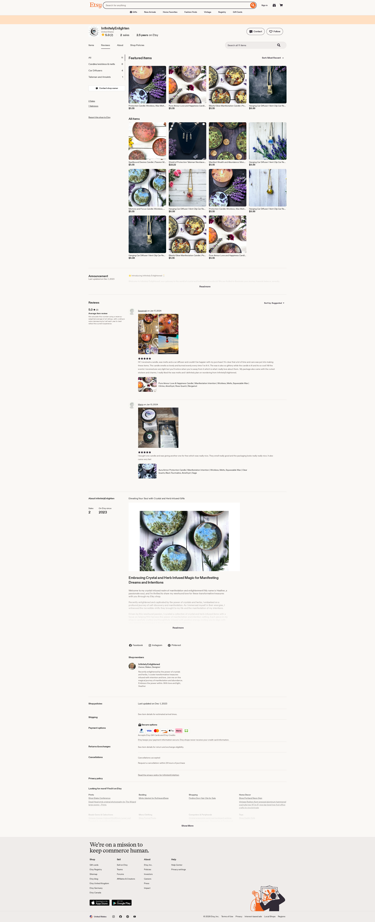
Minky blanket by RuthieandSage (154, 798)
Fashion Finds (190, 12)
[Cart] (281, 5)
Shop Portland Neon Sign (250, 798)
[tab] (106, 57)
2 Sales (91, 101)
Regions (281, 916)
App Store (99, 903)
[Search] (253, 5)
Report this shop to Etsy (99, 117)
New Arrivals (150, 12)
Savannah (142, 311)
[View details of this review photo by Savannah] (158, 334)
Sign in (264, 5)
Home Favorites (170, 12)
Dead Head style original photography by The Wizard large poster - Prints (112, 803)
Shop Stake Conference (99, 798)
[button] (256, 31)
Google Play (122, 903)
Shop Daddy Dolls (247, 818)
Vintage (207, 12)
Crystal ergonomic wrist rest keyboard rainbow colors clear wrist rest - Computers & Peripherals (211, 819)
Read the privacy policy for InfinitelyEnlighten (158, 775)
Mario (140, 404)
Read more (204, 286)
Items (91, 45)
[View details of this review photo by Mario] (158, 428)
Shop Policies (137, 45)
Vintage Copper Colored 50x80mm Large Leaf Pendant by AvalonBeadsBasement (109, 819)
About (120, 45)
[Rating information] (103, 35)
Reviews (105, 45)
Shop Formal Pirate (147, 818)
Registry (222, 12)
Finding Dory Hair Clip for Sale (202, 798)
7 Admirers (93, 106)
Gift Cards (237, 12)
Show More (187, 825)
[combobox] (176, 5)
